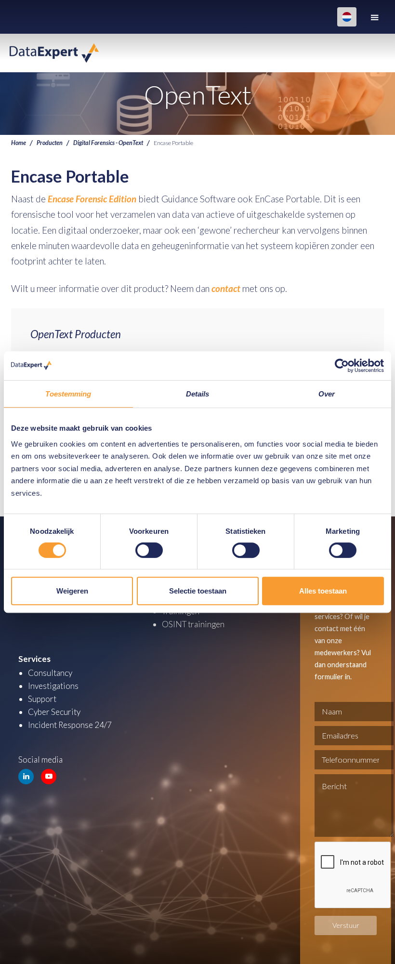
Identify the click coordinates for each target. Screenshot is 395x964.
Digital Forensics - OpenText (108, 142)
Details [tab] (198, 394)
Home (18, 142)
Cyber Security (54, 712)
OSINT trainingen (193, 624)
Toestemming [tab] (68, 394)
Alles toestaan (323, 591)
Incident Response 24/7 (70, 725)
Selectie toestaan (197, 591)
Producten (50, 142)
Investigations (53, 686)
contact (225, 288)
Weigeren (72, 591)
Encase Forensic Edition (92, 198)
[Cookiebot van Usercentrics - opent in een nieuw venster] (342, 365)
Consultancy (50, 673)
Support (42, 699)
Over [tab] (326, 394)
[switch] (149, 550)
